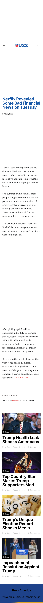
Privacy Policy (33, 597)
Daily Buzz (9, 114)
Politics (6, 432)
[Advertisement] (21, 21)
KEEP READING (21, 377)
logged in (15, 400)
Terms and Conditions (13, 597)
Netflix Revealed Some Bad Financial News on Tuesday (21, 103)
